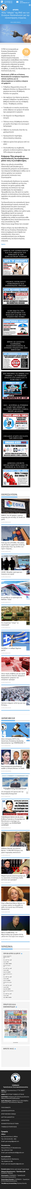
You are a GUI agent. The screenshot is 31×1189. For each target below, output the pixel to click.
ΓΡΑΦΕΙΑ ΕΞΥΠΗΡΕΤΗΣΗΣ (9, 1126)
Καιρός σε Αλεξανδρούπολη (8, 990)
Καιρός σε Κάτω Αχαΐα (7, 982)
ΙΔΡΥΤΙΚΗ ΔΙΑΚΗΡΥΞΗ (7, 1117)
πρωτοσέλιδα (15, 1042)
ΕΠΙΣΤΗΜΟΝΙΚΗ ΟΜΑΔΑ (8, 1114)
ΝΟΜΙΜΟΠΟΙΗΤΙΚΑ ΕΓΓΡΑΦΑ (10, 1123)
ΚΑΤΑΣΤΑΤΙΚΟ (5, 1120)
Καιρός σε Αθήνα (6, 956)
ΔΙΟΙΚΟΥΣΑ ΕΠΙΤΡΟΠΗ (7, 1110)
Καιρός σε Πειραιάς (6, 965)
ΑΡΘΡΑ (15, 10)
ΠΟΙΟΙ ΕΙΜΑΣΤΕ (5, 1107)
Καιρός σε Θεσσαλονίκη (7, 973)
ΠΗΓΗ (3, 244)
